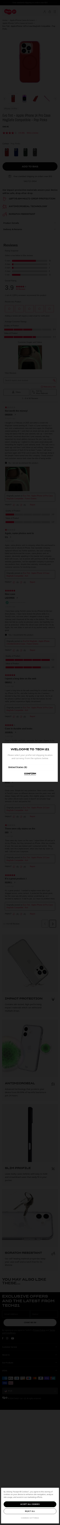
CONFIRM (30, 774)
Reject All (30, 1511)
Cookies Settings (30, 1518)
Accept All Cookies (29, 1504)
